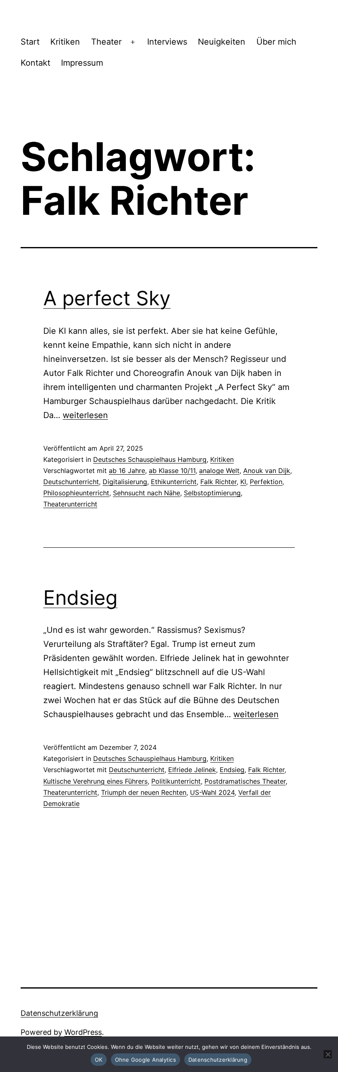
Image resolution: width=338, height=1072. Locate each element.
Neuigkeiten (221, 42)
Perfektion (266, 482)
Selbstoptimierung (212, 493)
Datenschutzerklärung (59, 1013)
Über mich (276, 42)
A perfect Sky (107, 298)
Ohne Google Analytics (145, 1059)
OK (99, 1059)
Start (30, 42)
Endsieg (80, 597)
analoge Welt (219, 470)
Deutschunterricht (71, 482)
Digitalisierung (125, 482)
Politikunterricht (176, 781)
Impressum (82, 63)
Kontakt (35, 63)
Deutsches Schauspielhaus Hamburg (150, 459)
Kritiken (65, 42)
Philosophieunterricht (76, 493)
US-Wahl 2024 (212, 792)
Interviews (167, 42)
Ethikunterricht (174, 482)
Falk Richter (218, 482)
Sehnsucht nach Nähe (146, 493)
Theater (106, 42)
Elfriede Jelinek (192, 769)
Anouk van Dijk (266, 470)
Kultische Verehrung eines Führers (95, 781)
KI (243, 482)
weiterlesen (85, 415)
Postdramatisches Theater (245, 781)
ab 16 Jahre (127, 470)
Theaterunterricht (70, 504)
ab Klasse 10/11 (172, 470)
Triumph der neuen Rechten (143, 792)
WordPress (83, 1032)
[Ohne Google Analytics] (328, 1054)
